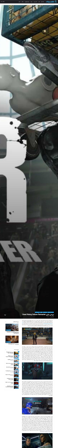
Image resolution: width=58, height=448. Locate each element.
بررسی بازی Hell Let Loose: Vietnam (9, 364)
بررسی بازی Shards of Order (9, 374)
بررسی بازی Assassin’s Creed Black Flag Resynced (13, 332)
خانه (52, 6)
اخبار (39, 1)
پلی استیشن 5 (45, 312)
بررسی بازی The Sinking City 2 (9, 371)
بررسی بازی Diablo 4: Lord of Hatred (9, 383)
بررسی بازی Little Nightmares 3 (13, 344)
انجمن (19, 1)
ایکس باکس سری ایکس (50, 312)
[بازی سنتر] (51, 1)
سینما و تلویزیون (27, 1)
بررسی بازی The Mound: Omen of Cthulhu (10, 379)
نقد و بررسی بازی (46, 6)
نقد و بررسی (35, 1)
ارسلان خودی (51, 316)
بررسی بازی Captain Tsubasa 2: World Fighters (9, 356)
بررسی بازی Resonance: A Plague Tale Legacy (9, 352)
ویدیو (31, 1)
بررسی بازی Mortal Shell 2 (9, 367)
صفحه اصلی (42, 1)
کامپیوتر (41, 312)
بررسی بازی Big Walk (10, 359)
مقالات (22, 1)
